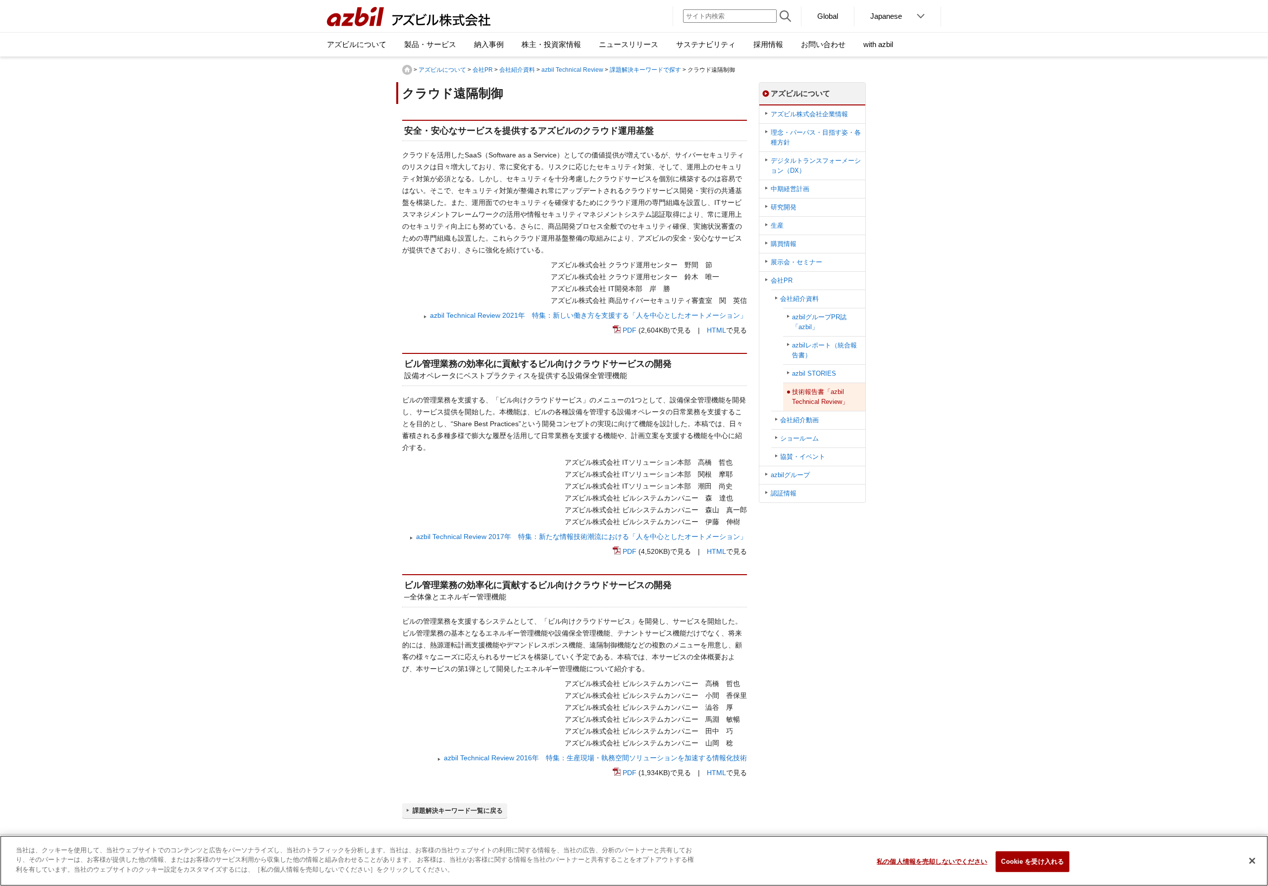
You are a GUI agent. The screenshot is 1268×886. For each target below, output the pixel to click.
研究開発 (783, 207)
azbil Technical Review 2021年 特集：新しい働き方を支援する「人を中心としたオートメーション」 (588, 315)
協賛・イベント (802, 456)
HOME (407, 70)
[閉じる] (1252, 861)
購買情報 (783, 243)
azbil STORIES (814, 373)
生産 (777, 225)
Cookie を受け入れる (1032, 861)
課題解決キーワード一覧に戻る (458, 810)
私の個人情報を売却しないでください (932, 861)
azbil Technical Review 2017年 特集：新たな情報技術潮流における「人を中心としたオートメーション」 (581, 537)
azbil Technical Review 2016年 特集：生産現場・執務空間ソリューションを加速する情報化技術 (595, 758)
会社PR (483, 69)
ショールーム (799, 438)
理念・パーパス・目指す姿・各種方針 (816, 137)
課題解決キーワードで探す (645, 69)
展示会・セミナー (796, 262)
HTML (716, 330)
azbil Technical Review (572, 69)
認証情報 (783, 493)
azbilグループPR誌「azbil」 (819, 322)
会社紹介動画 (799, 420)
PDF (629, 330)
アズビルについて (442, 69)
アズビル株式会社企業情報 (809, 114)
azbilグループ (790, 475)
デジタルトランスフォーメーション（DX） (816, 165)
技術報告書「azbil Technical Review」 (820, 396)
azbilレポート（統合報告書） (824, 350)
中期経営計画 (790, 189)
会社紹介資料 (517, 69)
